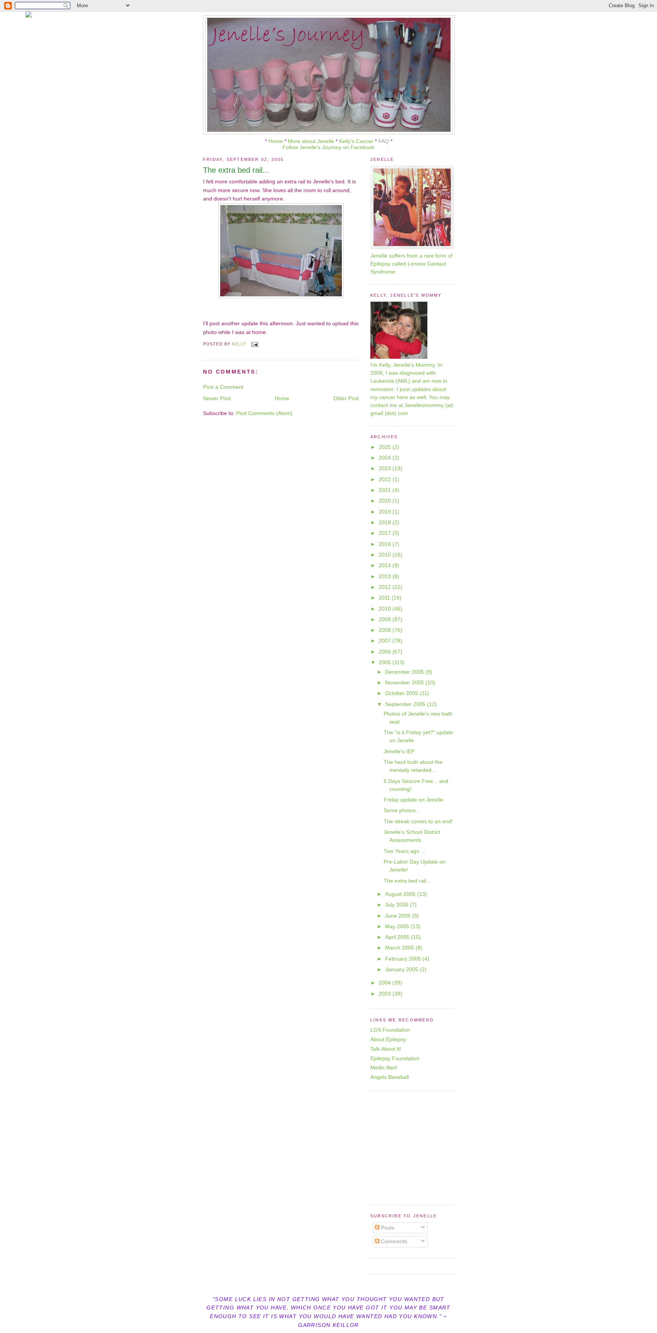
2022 (385, 479)
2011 (385, 598)
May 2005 (398, 926)
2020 (385, 501)
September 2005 (406, 704)
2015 (385, 555)
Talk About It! (385, 1049)
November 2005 (405, 682)
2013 (385, 576)
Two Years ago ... (404, 851)
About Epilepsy (388, 1039)
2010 (385, 609)
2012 (385, 587)
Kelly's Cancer (357, 141)
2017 (385, 533)
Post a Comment (223, 387)
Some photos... (402, 810)
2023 (385, 468)
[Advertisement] (417, 1147)
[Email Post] (255, 344)
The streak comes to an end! (418, 821)
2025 (385, 447)
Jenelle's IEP (399, 751)
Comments (393, 1241)
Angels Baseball (389, 1077)
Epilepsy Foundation (394, 1058)
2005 (385, 662)
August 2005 (401, 894)
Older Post (346, 398)
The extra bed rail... (407, 881)
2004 (385, 983)
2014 (385, 565)
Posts (386, 1228)
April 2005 (398, 937)
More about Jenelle (311, 141)
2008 (385, 630)
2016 (385, 544)
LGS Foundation (390, 1030)
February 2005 (403, 959)
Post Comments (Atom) (264, 413)
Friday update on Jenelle (413, 800)
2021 (385, 490)
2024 (385, 458)
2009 (385, 619)
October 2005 (402, 693)
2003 (385, 994)
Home (275, 141)
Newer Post (217, 398)
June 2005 (398, 916)
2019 (385, 512)
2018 (385, 522)
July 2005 (397, 905)
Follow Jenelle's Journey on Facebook (328, 147)
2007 (385, 641)
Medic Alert (383, 1067)
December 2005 (405, 672)
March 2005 (400, 948)
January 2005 (402, 969)
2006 (385, 652)
